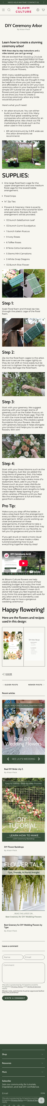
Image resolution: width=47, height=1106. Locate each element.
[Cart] (43, 10)
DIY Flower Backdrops (14, 847)
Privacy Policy (17, 987)
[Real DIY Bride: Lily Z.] (23, 732)
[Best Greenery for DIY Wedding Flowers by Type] (23, 888)
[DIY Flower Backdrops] (23, 810)
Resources (6, 1063)
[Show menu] (3, 10)
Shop (4, 1054)
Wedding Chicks (31, 57)
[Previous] (3, 2)
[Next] (44, 2)
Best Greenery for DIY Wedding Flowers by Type (23, 926)
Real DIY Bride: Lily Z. (13, 769)
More (4, 1072)
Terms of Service (34, 987)
